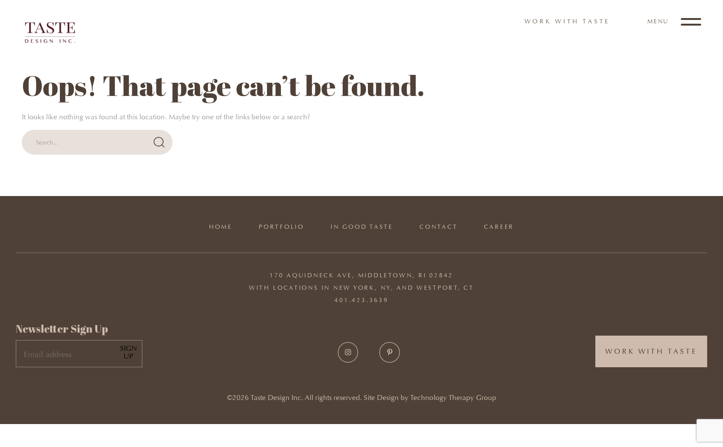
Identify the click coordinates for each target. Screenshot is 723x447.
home (220, 226)
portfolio (281, 226)
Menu (659, 21)
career (499, 226)
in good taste (362, 226)
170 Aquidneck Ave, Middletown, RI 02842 (361, 275)
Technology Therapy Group (453, 397)
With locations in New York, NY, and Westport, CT (361, 287)
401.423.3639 (361, 300)
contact (438, 226)
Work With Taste (567, 21)
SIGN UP (128, 352)
